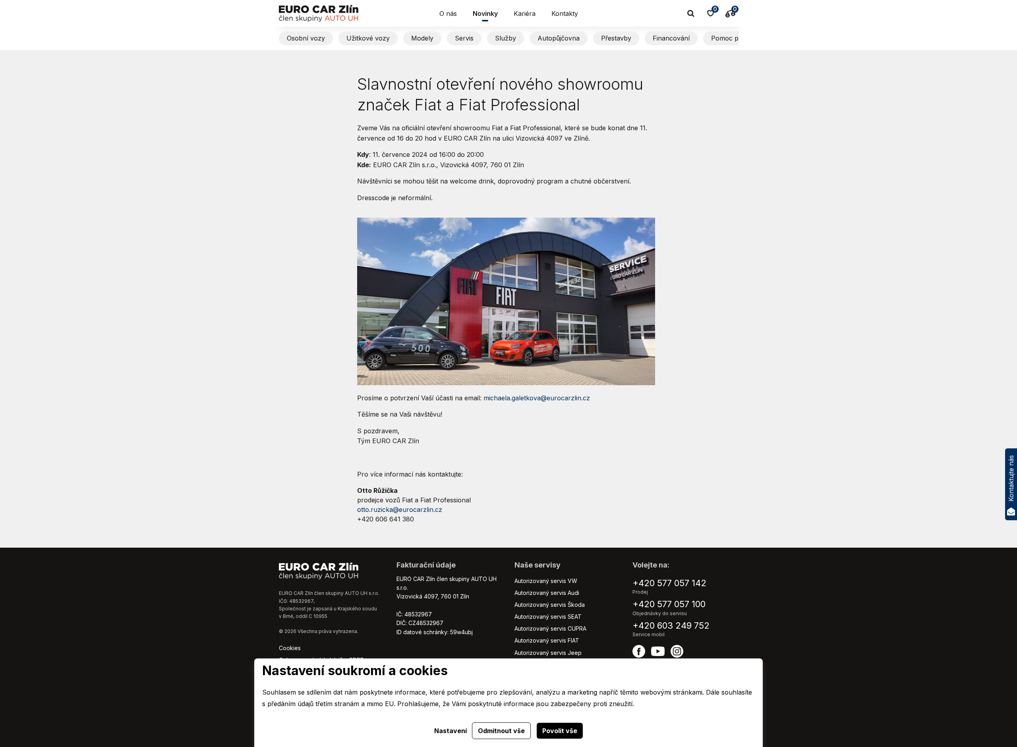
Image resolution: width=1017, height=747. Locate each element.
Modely (422, 38)
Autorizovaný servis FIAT (546, 640)
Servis (464, 38)
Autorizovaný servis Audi (546, 592)
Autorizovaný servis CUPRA (550, 628)
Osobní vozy (306, 38)
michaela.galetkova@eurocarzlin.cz (536, 398)
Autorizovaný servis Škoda (549, 604)
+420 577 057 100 (669, 604)
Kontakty (564, 13)
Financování (671, 38)
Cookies (290, 648)
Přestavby (616, 38)
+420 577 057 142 (669, 583)
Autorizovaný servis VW (545, 580)
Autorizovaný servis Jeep (548, 652)
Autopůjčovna (559, 38)
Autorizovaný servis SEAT (548, 616)
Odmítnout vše (501, 731)
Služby (505, 38)
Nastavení (450, 731)
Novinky (485, 13)
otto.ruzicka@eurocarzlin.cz (399, 509)
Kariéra (525, 13)
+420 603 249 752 (671, 625)
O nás (448, 13)
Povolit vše (559, 731)
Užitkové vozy (368, 38)
